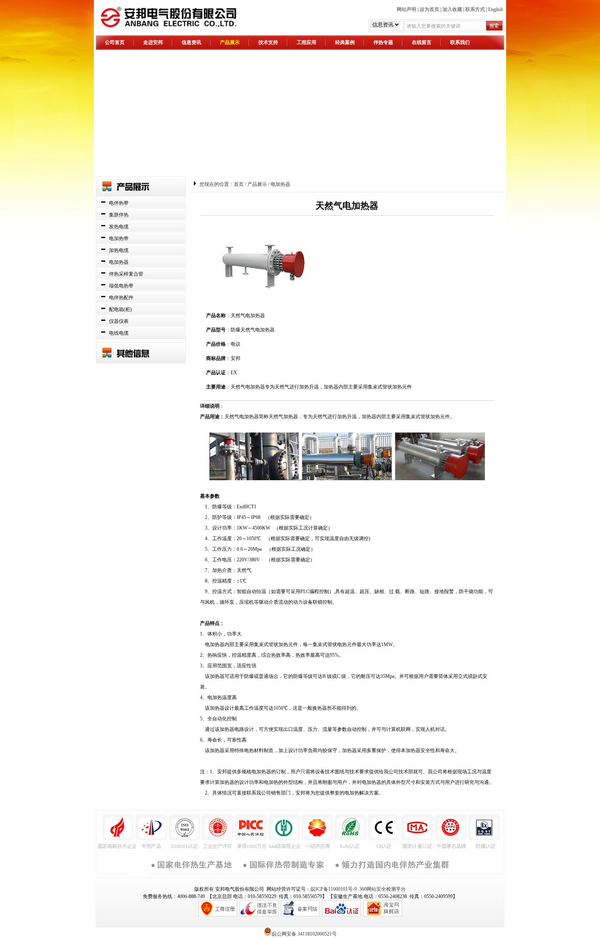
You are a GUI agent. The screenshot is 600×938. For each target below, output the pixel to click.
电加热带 (119, 238)
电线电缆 (119, 333)
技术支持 (268, 42)
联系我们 (460, 42)
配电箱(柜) (120, 309)
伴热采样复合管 (126, 274)
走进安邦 (153, 42)
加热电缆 (119, 250)
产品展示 (230, 42)
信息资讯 (191, 42)
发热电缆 (119, 227)
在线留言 (421, 42)
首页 (239, 184)
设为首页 (429, 9)
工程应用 (306, 42)
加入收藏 (452, 9)
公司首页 (114, 42)
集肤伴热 (119, 215)
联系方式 (475, 9)
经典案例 (345, 42)
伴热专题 (383, 42)
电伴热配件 (121, 297)
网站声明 (406, 9)
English (495, 9)
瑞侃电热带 (121, 286)
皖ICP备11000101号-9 (334, 889)
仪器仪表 (119, 321)
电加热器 (119, 262)
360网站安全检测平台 (382, 889)
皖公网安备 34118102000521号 (304, 933)
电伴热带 (119, 203)
